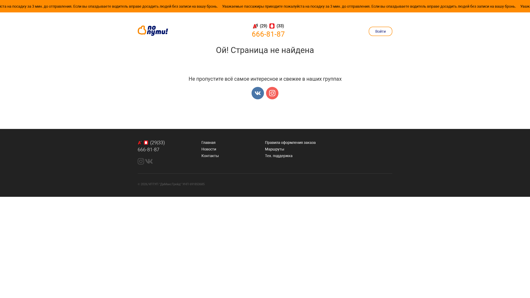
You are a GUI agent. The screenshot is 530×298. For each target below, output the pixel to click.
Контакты (210, 156)
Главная (208, 142)
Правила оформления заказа (290, 142)
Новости (208, 149)
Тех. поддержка (279, 156)
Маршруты (274, 149)
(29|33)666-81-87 (151, 146)
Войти (380, 31)
